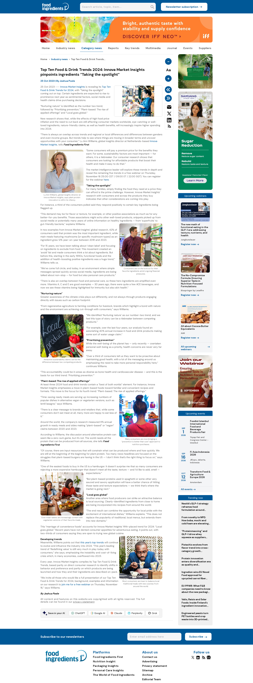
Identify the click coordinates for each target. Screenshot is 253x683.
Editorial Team (151, 679)
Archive (147, 674)
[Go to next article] (169, 98)
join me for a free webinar (76, 584)
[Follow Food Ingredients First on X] (193, 659)
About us (150, 652)
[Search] (152, 7)
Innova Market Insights (72, 86)
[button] (78, 613)
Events (187, 48)
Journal (172, 48)
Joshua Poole (67, 81)
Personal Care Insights (108, 670)
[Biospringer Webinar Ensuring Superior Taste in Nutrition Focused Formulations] (195, 406)
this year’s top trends (92, 542)
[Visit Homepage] (55, 12)
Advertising (149, 661)
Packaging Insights (105, 666)
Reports (113, 48)
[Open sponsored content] (126, 41)
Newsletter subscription (182, 6)
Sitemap (147, 670)
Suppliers (205, 48)
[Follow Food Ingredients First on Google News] (209, 659)
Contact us (149, 657)
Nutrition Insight (104, 661)
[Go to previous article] (169, 89)
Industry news (65, 48)
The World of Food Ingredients (114, 674)
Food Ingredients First (108, 657)
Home (46, 48)
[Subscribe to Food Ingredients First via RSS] (169, 127)
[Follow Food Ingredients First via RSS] (203, 659)
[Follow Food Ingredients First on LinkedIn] (198, 659)
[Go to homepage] (66, 661)
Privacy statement (154, 666)
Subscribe (196, 636)
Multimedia (153, 48)
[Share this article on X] (169, 114)
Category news (91, 48)
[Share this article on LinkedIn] (169, 121)
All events (186, 489)
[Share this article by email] (169, 107)
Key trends (132, 48)
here (106, 179)
